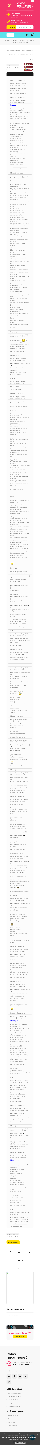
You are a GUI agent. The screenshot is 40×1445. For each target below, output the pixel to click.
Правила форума (22, 54)
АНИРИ (13, 378)
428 (24, 178)
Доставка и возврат (15, 1393)
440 (24, 801)
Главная (7, 40)
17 (11, 67)
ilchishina (13, 568)
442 (24, 900)
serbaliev (13, 665)
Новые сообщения (27, 50)
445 (27, 1018)
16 (9, 67)
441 (23, 858)
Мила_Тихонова (16, 173)
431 (23, 383)
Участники (12, 54)
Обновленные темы (13, 50)
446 (27, 1082)
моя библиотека (15, 699)
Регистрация (12, 1419)
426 (24, 85)
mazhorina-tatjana (17, 737)
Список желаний (13, 1425)
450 (21, 1214)
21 (18, 67)
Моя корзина (12, 1422)
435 (24, 654)
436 (24, 669)
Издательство (13, 1399)
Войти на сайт (13, 1415)
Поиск (31, 54)
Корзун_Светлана (17, 80)
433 (24, 573)
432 (24, 398)
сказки (12, 701)
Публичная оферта (14, 1406)
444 (24, 986)
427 (24, 102)
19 (15, 67)
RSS (31, 59)
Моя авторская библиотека (19, 766)
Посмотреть (19, 1336)
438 (24, 742)
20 (17, 67)
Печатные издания (14, 1396)
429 (24, 336)
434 (25, 635)
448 (24, 1130)
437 (24, 721)
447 (27, 1110)
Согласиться (20, 1443)
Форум (10, 1403)
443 (24, 951)
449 (24, 1157)
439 (24, 774)
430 (24, 360)
